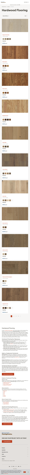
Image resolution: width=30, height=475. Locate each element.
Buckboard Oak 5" (5, 115)
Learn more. (6, 473)
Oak (4, 392)
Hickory (4, 396)
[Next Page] (20, 316)
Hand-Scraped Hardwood (7, 384)
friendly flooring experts (9, 330)
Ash (4, 394)
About (3, 454)
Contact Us (4, 456)
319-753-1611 (26, 2)
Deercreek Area (5, 223)
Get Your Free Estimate (7, 423)
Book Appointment (7, 441)
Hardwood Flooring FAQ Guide (8, 411)
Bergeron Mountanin (5, 34)
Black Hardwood (6, 402)
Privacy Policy (15, 468)
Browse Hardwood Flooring (8, 374)
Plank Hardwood (6, 383)
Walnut (4, 395)
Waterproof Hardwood (7, 385)
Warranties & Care (5, 452)
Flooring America (4, 6)
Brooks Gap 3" (4, 61)
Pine (4, 393)
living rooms (17, 357)
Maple (4, 391)
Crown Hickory (4, 169)
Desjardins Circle (5, 303)
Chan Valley (4, 142)
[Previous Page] (9, 316)
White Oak (5, 390)
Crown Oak (4, 196)
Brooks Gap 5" (4, 88)
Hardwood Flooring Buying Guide (8, 409)
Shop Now (4, 67)
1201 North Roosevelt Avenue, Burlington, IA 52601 (8, 460)
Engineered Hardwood (7, 382)
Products (8, 6)
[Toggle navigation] (28, 2)
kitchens (11, 343)
